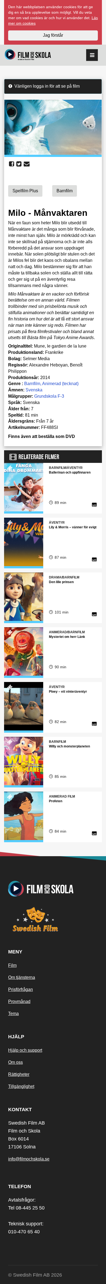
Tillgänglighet (21, 1086)
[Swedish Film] (53, 919)
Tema (13, 1013)
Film (12, 965)
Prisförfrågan (20, 989)
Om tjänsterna (21, 977)
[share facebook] (11, 164)
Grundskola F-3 (49, 396)
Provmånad (19, 1001)
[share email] (26, 164)
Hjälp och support (25, 1050)
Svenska (34, 390)
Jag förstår (53, 35)
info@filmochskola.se (28, 1159)
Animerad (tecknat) (60, 383)
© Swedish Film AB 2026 (35, 1275)
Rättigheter (18, 1074)
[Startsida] (28, 55)
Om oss (15, 1062)
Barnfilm (32, 383)
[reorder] (92, 55)
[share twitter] (19, 164)
